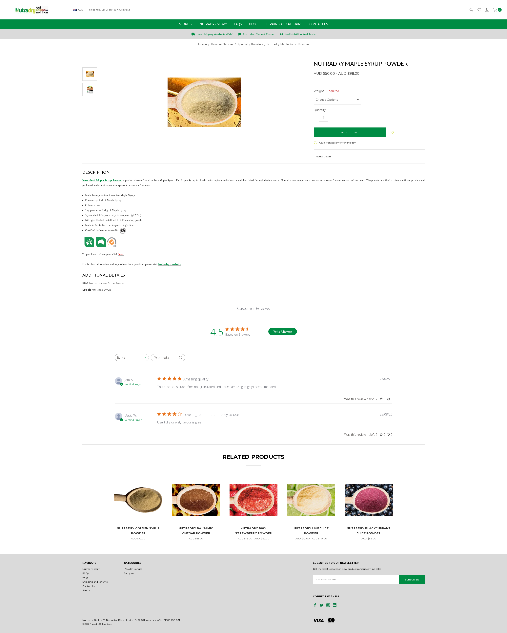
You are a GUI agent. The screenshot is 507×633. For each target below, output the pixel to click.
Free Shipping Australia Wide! (214, 34)
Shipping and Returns (283, 24)
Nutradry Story (213, 24)
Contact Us (318, 24)
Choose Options (138, 516)
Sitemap (87, 590)
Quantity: (320, 110)
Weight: (326, 91)
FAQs (238, 24)
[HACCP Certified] (112, 241)
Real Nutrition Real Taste (299, 34)
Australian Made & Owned (258, 34)
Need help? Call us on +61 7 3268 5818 (109, 9)
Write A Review (283, 331)
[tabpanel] (138, 508)
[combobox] (132, 357)
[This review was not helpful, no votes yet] (388, 399)
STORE (184, 24)
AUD (80, 9)
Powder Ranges (133, 568)
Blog (253, 24)
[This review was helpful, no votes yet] (381, 399)
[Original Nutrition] (89, 241)
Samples (129, 573)
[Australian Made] (101, 241)
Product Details (323, 156)
